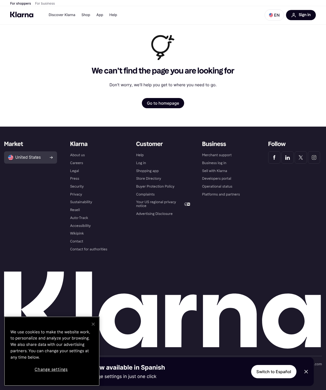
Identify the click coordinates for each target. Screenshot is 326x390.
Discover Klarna (62, 15)
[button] (274, 15)
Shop (86, 15)
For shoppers (20, 4)
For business (45, 4)
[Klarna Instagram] (314, 157)
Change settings (51, 369)
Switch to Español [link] (273, 371)
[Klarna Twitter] (301, 157)
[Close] (93, 324)
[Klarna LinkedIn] (287, 157)
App (99, 15)
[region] (52, 351)
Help (113, 15)
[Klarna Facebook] (274, 157)
